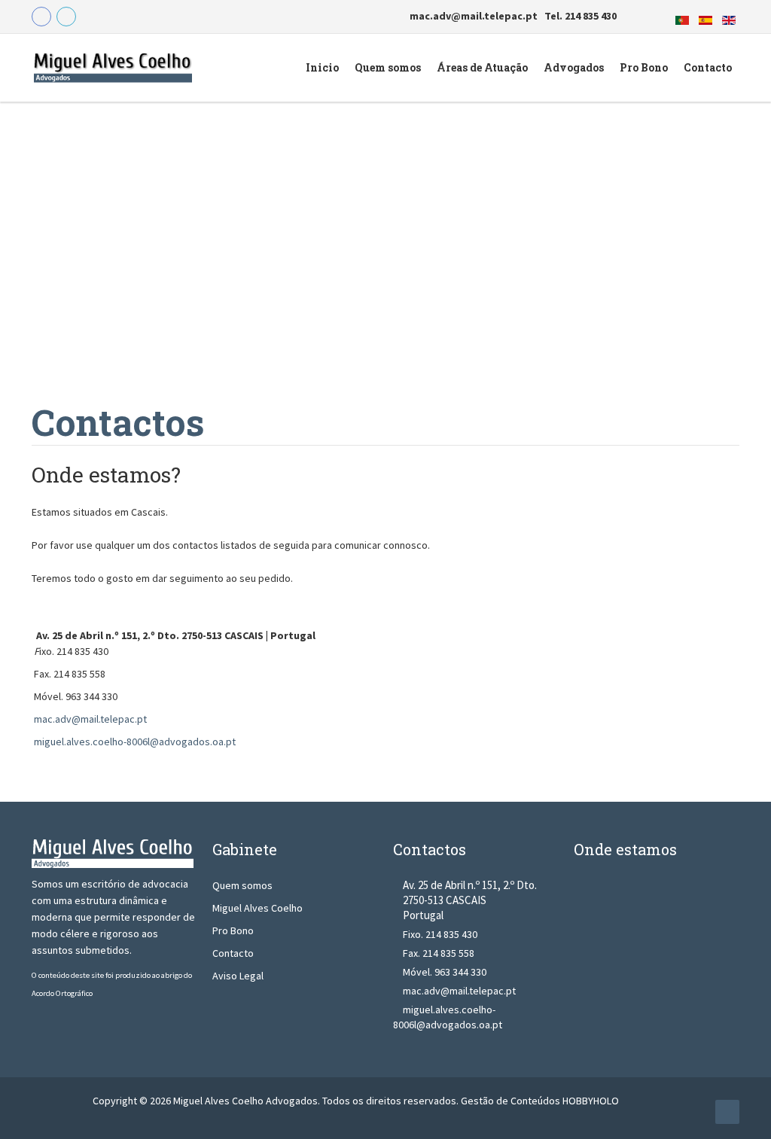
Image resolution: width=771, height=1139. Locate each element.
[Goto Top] (727, 1112)
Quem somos (242, 885)
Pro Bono (233, 930)
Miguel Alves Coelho (257, 908)
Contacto (233, 953)
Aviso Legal (238, 975)
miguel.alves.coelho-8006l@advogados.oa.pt (135, 741)
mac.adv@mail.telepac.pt (90, 719)
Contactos (118, 422)
